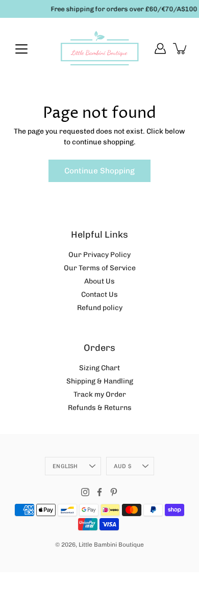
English (65, 466)
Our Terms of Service (100, 268)
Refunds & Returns (100, 407)
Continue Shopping (99, 170)
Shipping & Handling (99, 381)
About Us (99, 281)
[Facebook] (99, 492)
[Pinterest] (113, 492)
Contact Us (99, 294)
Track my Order (99, 394)
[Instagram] (85, 492)
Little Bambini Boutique (111, 544)
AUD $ (122, 466)
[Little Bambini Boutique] (99, 48)
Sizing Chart (99, 368)
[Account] (160, 48)
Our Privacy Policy (99, 254)
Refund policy (99, 307)
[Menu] (21, 49)
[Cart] (180, 48)
